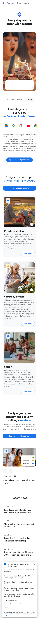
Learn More (28, 391)
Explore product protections (20, 160)
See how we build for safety (19, 188)
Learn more (28, 253)
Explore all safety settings (19, 436)
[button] (32, 88)
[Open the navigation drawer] (3, 3)
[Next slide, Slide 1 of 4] (11, 471)
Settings (29, 100)
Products (10, 100)
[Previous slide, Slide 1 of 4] (5, 471)
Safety (19, 100)
